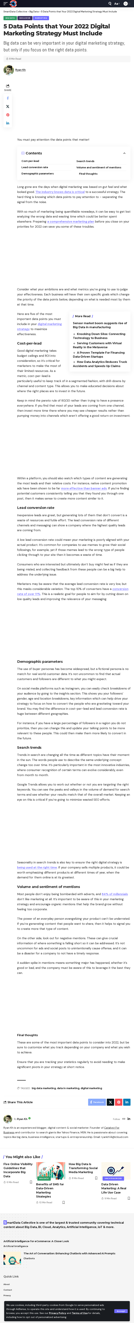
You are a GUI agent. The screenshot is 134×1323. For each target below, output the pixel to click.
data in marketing (68, 1088)
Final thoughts (88, 173)
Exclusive (25, 18)
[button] (121, 1311)
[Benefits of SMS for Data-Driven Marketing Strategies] (50, 1171)
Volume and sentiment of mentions (98, 167)
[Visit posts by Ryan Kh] (7, 1119)
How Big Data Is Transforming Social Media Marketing (83, 1168)
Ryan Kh (20, 70)
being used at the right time (37, 867)
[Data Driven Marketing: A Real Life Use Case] (116, 1171)
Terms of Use (80, 1313)
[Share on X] (7, 106)
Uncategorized (113, 1178)
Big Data (10, 18)
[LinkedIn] (129, 1119)
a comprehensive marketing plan (70, 221)
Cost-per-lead (30, 161)
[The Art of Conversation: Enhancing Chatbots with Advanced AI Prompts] (12, 1258)
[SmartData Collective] (13, 3)
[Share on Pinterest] (7, 115)
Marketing (41, 18)
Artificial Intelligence (15, 1246)
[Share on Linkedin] (7, 123)
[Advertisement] (74, 107)
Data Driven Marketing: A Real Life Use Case (113, 1188)
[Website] (124, 1119)
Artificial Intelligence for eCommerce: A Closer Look (36, 1241)
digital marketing (91, 1088)
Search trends (85, 161)
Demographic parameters (37, 173)
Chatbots (29, 1258)
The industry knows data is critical (60, 192)
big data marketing (44, 1088)
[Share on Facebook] (7, 98)
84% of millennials (115, 894)
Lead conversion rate (34, 167)
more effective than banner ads (84, 488)
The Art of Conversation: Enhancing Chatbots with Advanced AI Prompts (69, 1253)
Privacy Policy (57, 1313)
